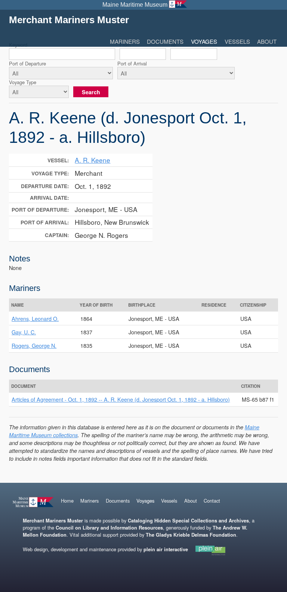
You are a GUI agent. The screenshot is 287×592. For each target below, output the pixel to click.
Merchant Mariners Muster (69, 20)
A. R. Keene (92, 160)
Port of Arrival (132, 63)
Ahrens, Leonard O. (35, 318)
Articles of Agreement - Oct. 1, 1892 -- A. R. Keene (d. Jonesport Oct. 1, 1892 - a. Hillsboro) (121, 399)
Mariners (125, 41)
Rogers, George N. (34, 345)
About (267, 41)
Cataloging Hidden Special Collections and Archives (188, 520)
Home (67, 500)
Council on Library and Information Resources (109, 527)
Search (91, 92)
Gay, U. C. (24, 332)
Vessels (237, 41)
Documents (165, 41)
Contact (212, 500)
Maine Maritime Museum (134, 4)
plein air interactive (166, 549)
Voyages (204, 41)
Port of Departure (27, 63)
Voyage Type (22, 82)
